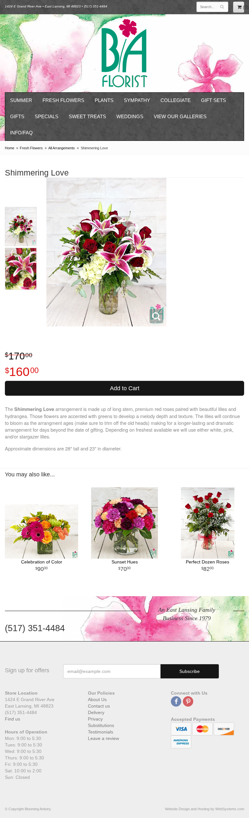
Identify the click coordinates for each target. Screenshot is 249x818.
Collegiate (175, 100)
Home (9, 148)
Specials (46, 116)
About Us (97, 699)
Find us (12, 718)
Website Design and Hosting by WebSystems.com (204, 809)
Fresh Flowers (63, 100)
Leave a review (103, 738)
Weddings (129, 116)
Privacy (95, 718)
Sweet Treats (87, 116)
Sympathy (137, 100)
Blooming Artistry (124, 53)
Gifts (17, 116)
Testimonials (100, 731)
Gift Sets (213, 100)
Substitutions (101, 725)
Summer (21, 100)
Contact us (99, 706)
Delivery (96, 712)
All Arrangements (61, 148)
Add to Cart (124, 388)
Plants (104, 100)
